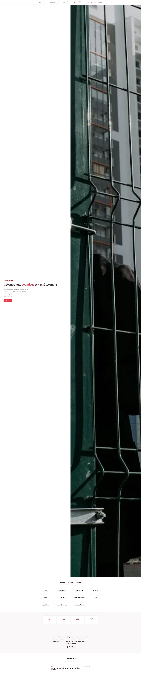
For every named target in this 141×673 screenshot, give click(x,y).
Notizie (88, 2)
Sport (95, 2)
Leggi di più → (8, 300)
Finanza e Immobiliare (80, 2)
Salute (92, 2)
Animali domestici (44, 2)
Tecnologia (100, 2)
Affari (40, 2)
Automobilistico (53, 2)
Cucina (64, 2)
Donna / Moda (68, 2)
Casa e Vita (59, 2)
